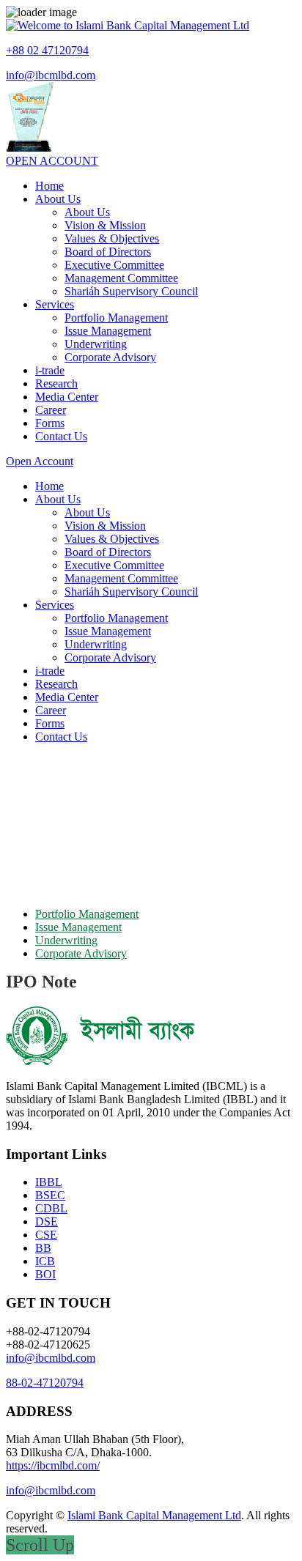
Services (54, 304)
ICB (45, 1261)
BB (43, 1248)
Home (49, 185)
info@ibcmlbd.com (50, 75)
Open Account (39, 461)
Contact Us (61, 436)
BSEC (50, 1195)
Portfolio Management (116, 317)
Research (56, 383)
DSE (46, 1221)
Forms (50, 423)
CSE (46, 1234)
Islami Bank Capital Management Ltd (154, 1515)
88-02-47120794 (45, 1382)
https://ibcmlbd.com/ (53, 1465)
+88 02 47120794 (47, 50)
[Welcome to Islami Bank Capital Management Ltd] (127, 25)
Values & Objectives (112, 238)
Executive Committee (114, 265)
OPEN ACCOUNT (52, 161)
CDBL (51, 1208)
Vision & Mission (105, 225)
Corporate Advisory (110, 357)
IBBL (48, 1182)
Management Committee (121, 278)
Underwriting (96, 344)
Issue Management (108, 331)
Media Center (66, 396)
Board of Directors (108, 251)
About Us (58, 199)
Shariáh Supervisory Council (131, 291)
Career (50, 410)
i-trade (50, 370)
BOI (45, 1274)
